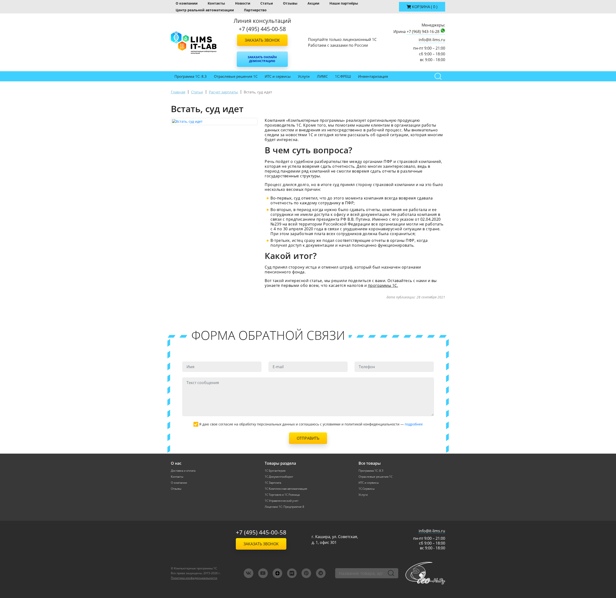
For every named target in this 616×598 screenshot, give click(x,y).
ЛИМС (322, 76)
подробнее (414, 424)
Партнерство (255, 10)
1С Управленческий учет (281, 501)
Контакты (216, 3)
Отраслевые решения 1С (235, 76)
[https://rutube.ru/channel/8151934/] (292, 573)
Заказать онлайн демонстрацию (262, 59)
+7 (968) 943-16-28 (423, 31)
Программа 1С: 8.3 (190, 76)
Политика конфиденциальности (194, 578)
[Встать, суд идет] (214, 121)
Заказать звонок (262, 40)
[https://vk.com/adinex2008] (248, 573)
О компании (187, 3)
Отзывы (290, 3)
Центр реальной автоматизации (205, 10)
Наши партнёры (343, 3)
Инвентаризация (373, 76)
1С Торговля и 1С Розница (282, 495)
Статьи (266, 3)
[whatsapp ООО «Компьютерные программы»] (442, 31)
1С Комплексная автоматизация (286, 489)
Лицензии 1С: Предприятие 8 (284, 507)
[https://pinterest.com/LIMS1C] (306, 573)
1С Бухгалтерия (275, 471)
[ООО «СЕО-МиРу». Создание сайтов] (425, 573)
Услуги (304, 76)
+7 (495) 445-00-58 (261, 532)
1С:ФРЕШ (343, 76)
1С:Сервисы (367, 489)
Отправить (308, 438)
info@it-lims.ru (432, 39)
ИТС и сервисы (278, 76)
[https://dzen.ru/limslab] (277, 573)
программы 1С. (383, 285)
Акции (313, 3)
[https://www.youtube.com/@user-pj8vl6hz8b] (263, 573)
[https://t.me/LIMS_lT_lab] (321, 573)
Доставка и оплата (183, 471)
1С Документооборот (279, 477)
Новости (242, 3)
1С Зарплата (273, 483)
